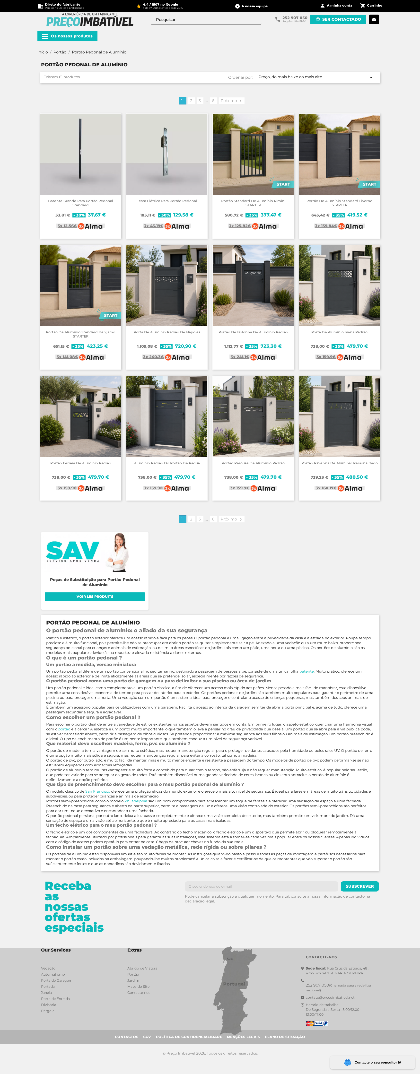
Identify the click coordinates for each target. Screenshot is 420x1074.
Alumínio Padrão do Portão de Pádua (167, 463)
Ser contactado (341, 19)
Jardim (133, 980)
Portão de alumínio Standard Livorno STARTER (339, 203)
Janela (46, 992)
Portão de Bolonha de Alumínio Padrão (253, 332)
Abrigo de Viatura (142, 968)
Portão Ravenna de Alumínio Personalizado (339, 463)
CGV (147, 1037)
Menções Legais (243, 1037)
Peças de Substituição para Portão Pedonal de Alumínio (95, 582)
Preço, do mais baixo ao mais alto (316, 77)
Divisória (48, 1005)
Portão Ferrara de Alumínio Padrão (80, 463)
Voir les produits (95, 596)
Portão (133, 974)
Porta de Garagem (56, 980)
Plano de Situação (285, 1037)
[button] (251, 6)
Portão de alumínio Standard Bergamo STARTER (80, 334)
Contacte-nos (138, 992)
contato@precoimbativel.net (330, 997)
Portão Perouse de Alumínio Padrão (253, 463)
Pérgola (47, 1011)
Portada (48, 986)
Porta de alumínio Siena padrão (339, 332)
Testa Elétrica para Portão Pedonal (167, 201)
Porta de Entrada (55, 998)
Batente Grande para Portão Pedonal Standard (80, 203)
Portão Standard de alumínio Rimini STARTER (253, 203)
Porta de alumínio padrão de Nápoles (167, 332)
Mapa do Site (138, 986)
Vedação (48, 968)
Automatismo (53, 974)
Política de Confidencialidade (189, 1037)
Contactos (126, 1037)
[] (259, 22)
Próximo (232, 101)
